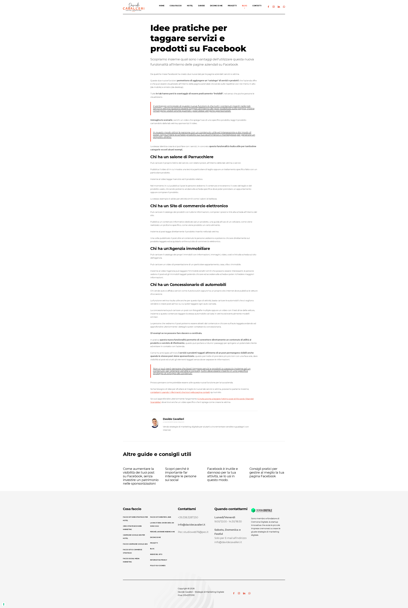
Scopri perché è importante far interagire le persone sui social (180, 474)
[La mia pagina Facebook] (234, 593)
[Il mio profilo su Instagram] (239, 593)
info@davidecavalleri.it (191, 524)
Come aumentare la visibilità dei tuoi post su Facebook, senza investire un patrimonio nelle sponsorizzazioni (141, 476)
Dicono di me (155, 537)
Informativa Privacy (158, 560)
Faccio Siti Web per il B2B (160, 517)
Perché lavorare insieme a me (162, 532)
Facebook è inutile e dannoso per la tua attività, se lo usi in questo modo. (222, 474)
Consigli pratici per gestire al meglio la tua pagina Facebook (266, 472)
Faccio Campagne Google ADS (135, 544)
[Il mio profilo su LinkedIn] (244, 593)
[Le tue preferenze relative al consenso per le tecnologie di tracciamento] (4, 604)
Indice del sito (156, 554)
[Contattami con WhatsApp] (249, 593)
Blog (152, 549)
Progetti (154, 543)
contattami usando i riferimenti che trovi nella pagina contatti (180, 392)
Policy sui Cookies (157, 566)
